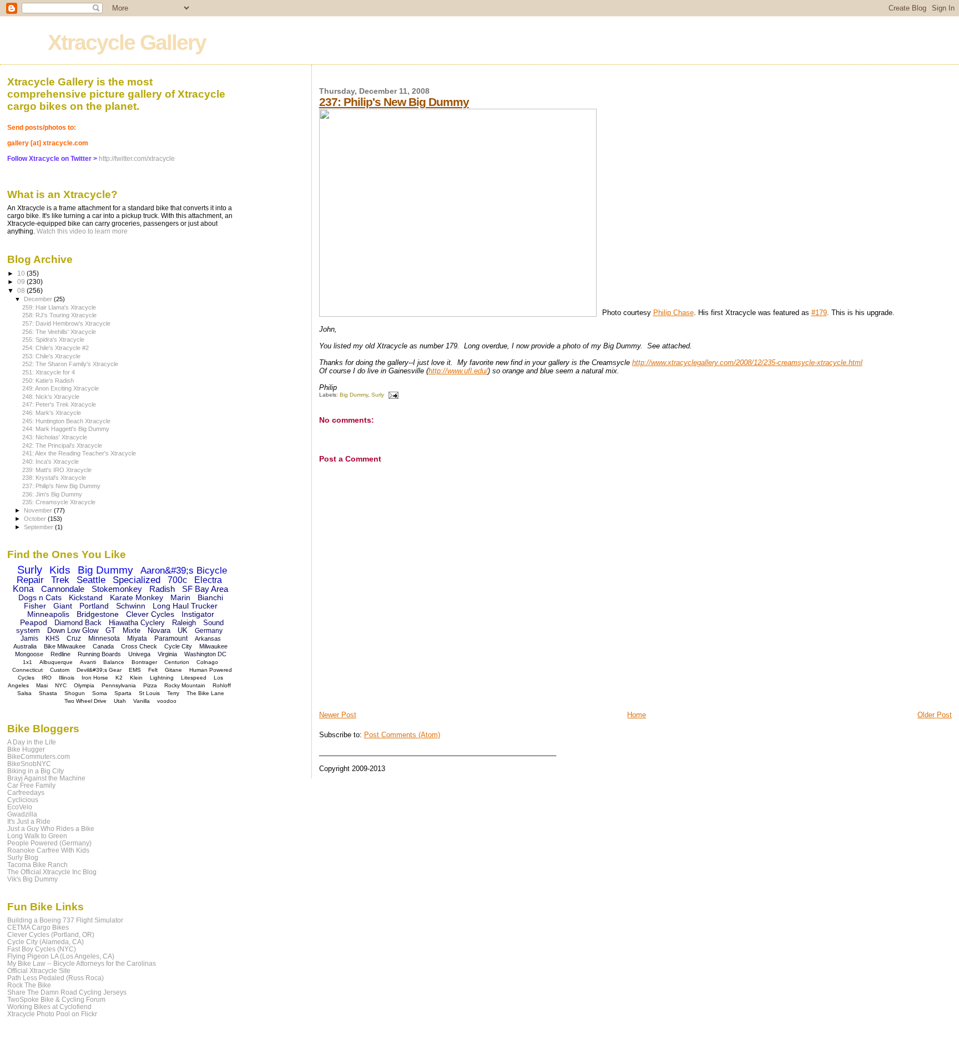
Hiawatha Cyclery (137, 623)
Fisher (35, 605)
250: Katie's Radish (48, 380)
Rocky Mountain (184, 685)
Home (636, 715)
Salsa (24, 693)
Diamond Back (78, 623)
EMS (135, 670)
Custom (59, 670)
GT (110, 630)
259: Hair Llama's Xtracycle (59, 307)
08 (22, 290)
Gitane (173, 670)
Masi (42, 685)
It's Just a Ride (29, 821)
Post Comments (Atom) (402, 735)
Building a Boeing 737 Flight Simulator (65, 920)
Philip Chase (673, 312)
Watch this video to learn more (82, 231)
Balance (113, 662)
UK (183, 630)
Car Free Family (31, 785)
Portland (94, 605)
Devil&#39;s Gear (99, 670)
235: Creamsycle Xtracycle (58, 502)
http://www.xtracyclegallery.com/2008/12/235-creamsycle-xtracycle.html (747, 362)
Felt (153, 670)
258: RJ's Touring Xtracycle (59, 315)
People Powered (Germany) (49, 843)
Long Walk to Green (37, 835)
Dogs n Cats (40, 597)
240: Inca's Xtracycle (50, 461)
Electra (208, 580)
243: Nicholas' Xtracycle (54, 437)
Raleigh (184, 623)
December (39, 299)
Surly (377, 395)
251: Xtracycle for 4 (48, 372)
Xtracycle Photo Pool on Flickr (52, 1013)
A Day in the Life (31, 742)
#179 (819, 312)
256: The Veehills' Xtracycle (59, 331)
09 (22, 281)
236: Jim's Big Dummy (52, 494)
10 (22, 273)
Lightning (162, 678)
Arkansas (208, 638)
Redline (60, 654)
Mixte (131, 630)
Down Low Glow (72, 630)
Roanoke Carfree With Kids (48, 850)
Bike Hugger (26, 749)
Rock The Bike (29, 985)
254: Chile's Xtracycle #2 (55, 347)
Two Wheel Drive (85, 701)
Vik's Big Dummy (32, 879)
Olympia (84, 685)
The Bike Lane (205, 693)
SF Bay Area (205, 589)
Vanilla (141, 701)
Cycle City (178, 646)
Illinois (66, 678)
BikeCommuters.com (38, 756)
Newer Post (337, 715)
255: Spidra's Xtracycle (53, 339)
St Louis (149, 693)
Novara (159, 630)
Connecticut (27, 670)
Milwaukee (213, 646)
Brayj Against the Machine (46, 778)
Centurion (176, 662)
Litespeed (193, 678)
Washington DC (205, 654)
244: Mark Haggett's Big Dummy (65, 428)
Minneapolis (48, 614)
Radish (162, 589)
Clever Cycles (150, 614)
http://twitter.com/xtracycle (137, 159)
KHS (52, 638)
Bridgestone (98, 614)
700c (177, 580)
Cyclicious (22, 799)
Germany (209, 631)
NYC (61, 685)
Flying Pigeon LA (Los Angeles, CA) (60, 956)
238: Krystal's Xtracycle (54, 477)
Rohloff (222, 685)
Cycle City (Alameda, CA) (45, 941)
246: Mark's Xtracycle (51, 412)
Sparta (123, 693)
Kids (59, 570)
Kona (23, 589)
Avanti (88, 662)
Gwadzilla (22, 814)
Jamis (29, 638)
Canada (103, 646)
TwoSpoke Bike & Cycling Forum (56, 999)
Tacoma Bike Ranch (37, 864)
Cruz (74, 638)
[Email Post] (392, 395)
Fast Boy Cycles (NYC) (41, 948)
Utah (120, 701)
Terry (173, 693)
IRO (47, 678)
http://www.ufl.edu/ (458, 371)
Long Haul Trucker (185, 605)
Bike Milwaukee (64, 646)
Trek (60, 580)
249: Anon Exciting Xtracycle (60, 388)
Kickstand (86, 597)
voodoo (166, 701)
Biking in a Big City (35, 770)
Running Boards (99, 654)
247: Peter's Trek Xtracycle (59, 404)
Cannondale (62, 589)
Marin (180, 597)
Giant (62, 605)
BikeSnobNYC (29, 763)
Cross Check (139, 646)
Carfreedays (25, 792)
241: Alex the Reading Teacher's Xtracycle (79, 453)
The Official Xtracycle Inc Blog (52, 871)
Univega (139, 654)
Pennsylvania (119, 685)
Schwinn (130, 605)
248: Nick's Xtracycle (50, 396)
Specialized (136, 580)
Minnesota (104, 638)
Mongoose (29, 654)
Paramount (171, 638)
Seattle (91, 580)
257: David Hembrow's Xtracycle (66, 323)
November (39, 510)
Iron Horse (95, 678)
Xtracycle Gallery (127, 42)
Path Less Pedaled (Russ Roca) (55, 977)
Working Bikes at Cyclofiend (49, 1006)
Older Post (934, 715)
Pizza (150, 685)
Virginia (167, 654)
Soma (99, 693)
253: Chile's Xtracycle (51, 356)
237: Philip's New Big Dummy (394, 101)
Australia (25, 646)
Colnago (207, 662)
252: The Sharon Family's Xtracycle (70, 364)
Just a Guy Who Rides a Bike (50, 828)
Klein (136, 678)
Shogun (74, 693)
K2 (119, 678)
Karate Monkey (136, 597)
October (36, 518)
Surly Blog (22, 857)
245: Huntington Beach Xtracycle (66, 421)
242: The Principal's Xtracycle (62, 445)
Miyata (137, 638)
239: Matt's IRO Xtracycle (57, 470)
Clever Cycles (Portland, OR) (50, 934)
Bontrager (144, 662)
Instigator (197, 614)
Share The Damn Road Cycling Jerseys (67, 992)
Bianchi (210, 597)
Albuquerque (56, 662)
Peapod (33, 622)
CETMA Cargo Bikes (38, 927)
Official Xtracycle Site (38, 970)
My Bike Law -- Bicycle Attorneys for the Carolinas (81, 963)
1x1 (27, 662)
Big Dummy (354, 395)
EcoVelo (19, 806)
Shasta (48, 693)
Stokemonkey (117, 589)
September (39, 527)
